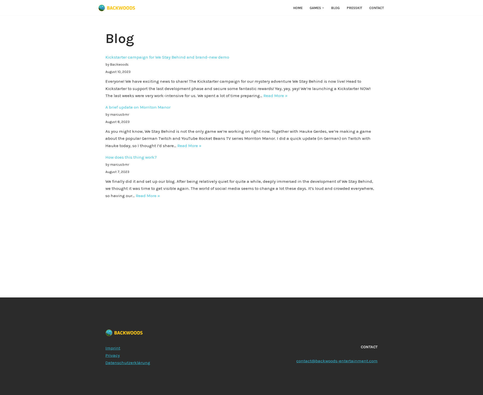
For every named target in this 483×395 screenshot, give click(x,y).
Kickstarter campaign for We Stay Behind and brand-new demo (167, 57)
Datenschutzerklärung (127, 362)
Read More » (275, 95)
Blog (335, 8)
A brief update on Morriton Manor (138, 107)
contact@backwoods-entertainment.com (337, 360)
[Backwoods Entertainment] (117, 8)
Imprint (112, 347)
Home (298, 8)
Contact (376, 8)
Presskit (354, 8)
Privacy (112, 355)
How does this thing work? (131, 157)
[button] (323, 8)
